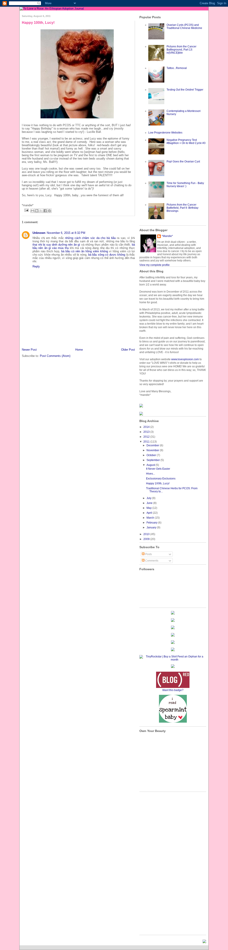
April (150, 512)
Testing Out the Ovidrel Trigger (185, 89)
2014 (146, 427)
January (152, 527)
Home (79, 349)
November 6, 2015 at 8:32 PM (66, 232)
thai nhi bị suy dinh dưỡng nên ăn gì (56, 244)
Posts (148, 554)
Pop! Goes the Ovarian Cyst (183, 161)
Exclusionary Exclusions (160, 478)
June (150, 503)
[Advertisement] (48, 337)
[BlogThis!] (37, 210)
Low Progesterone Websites (165, 132)
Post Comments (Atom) (55, 356)
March (151, 517)
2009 (146, 539)
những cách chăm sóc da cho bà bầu (90, 238)
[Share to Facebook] (45, 210)
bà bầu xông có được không (106, 254)
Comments (151, 560)
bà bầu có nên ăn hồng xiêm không (84, 251)
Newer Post (29, 349)
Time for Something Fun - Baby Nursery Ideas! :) (185, 185)
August (151, 465)
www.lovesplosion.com (185, 359)
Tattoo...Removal (177, 68)
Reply (36, 266)
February (152, 522)
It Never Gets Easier (158, 468)
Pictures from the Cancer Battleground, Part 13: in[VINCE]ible (181, 49)
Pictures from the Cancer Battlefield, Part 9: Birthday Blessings (182, 207)
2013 (146, 431)
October (152, 455)
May (149, 507)
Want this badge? (172, 690)
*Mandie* (167, 236)
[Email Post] (26, 210)
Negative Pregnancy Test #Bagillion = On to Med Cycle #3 (186, 141)
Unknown (39, 232)
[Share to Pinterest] (49, 210)
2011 (146, 441)
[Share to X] (41, 210)
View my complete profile (154, 265)
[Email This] (32, 210)
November (153, 450)
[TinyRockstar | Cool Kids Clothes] (172, 659)
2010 (146, 534)
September (154, 460)
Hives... (150, 473)
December (153, 445)
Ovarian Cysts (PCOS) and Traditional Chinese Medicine (184, 26)
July (149, 498)
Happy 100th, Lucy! (38, 22)
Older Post (128, 349)
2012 (146, 436)
